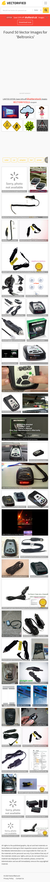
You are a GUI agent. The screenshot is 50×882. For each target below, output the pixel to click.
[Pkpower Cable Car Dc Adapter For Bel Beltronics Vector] (10, 828)
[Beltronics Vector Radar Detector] (38, 451)
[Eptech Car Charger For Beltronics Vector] (35, 624)
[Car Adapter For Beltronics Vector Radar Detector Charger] (11, 737)
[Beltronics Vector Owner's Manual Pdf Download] (10, 353)
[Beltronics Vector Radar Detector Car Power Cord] (10, 230)
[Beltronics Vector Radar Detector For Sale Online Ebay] (14, 451)
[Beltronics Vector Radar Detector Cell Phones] (37, 307)
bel (31, 160)
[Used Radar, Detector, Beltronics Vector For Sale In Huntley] (11, 624)
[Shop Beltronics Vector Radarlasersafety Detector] (39, 568)
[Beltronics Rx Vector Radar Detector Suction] (13, 286)
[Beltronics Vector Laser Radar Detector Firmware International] (39, 649)
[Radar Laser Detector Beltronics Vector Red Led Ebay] (9, 784)
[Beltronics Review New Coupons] (38, 499)
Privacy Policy (9, 878)
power (39, 160)
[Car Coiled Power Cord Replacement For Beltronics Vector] (34, 547)
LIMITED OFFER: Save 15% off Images (25, 99)
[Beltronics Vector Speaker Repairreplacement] (34, 717)
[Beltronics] (34, 353)
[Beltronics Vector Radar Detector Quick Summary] (25, 427)
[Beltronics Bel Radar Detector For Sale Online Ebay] (10, 673)
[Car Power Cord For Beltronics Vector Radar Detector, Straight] (15, 568)
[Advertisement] (25, 67)
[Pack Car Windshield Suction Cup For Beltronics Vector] (37, 286)
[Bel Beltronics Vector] (37, 329)
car (14, 160)
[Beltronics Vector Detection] (25, 522)
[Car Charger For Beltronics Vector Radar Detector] (33, 230)
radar (6, 160)
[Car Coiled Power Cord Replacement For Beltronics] (25, 206)
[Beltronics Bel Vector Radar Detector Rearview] (35, 403)
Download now (25, 22)
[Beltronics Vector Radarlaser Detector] (25, 379)
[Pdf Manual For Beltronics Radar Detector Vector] (39, 760)
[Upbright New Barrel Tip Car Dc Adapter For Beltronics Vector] (25, 258)
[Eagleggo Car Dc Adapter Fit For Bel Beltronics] (13, 329)
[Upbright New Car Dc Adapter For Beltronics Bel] (16, 649)
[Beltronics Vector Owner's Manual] (8, 695)
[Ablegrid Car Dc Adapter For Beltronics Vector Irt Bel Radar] (13, 806)
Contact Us (20, 878)
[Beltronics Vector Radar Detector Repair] (25, 476)
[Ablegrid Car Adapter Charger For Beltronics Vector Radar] (13, 307)
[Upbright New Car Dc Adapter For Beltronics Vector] (25, 594)
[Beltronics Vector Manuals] (38, 179)
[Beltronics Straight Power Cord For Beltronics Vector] (14, 179)
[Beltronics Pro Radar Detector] (14, 499)
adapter (23, 160)
